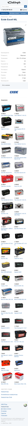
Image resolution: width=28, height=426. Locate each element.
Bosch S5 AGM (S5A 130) (20, 299)
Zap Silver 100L (4, 213)
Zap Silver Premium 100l (20, 228)
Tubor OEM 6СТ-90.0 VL (20, 144)
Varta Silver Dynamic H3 (19, 172)
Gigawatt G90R (17, 272)
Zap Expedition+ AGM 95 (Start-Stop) (6, 229)
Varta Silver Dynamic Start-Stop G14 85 (20, 158)
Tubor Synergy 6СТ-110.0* (20, 328)
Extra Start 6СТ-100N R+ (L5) (6, 356)
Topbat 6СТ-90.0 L (18, 258)
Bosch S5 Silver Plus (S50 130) (7, 313)
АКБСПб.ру (14, 2)
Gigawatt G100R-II (5, 328)
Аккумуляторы (4, 13)
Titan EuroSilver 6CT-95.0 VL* (7, 244)
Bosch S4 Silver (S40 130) (7, 299)
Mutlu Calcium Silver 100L (20, 384)
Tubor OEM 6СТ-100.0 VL (20, 115)
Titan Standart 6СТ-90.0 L (7, 200)
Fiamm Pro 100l (18, 186)
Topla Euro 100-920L (6, 186)
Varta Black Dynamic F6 (6, 157)
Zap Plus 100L (4, 258)
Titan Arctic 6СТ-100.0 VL (20, 200)
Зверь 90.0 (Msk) (5, 370)
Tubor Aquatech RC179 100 (19, 129)
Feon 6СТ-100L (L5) (19, 341)
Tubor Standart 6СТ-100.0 (7, 341)
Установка (23, 13)
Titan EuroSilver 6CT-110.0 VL (20, 244)
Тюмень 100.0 (4, 285)
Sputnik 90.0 (17, 370)
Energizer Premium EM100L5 (18, 356)
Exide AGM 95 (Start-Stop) (7, 115)
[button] (25, 25)
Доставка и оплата (14, 13)
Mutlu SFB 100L (4, 384)
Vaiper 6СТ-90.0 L (5, 129)
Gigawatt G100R (18, 313)
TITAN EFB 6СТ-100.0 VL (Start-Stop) (20, 214)
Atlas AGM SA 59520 (6, 144)
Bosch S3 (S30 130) (18, 285)
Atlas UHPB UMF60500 (6, 272)
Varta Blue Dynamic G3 (6, 172)
